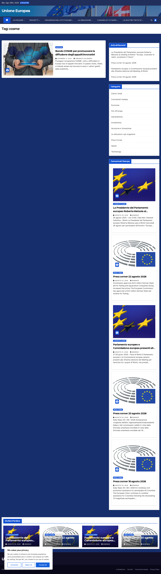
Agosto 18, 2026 (122, 485)
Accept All (43, 565)
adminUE (135, 215)
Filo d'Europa (117, 111)
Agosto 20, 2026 (122, 417)
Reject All (28, 565)
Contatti (130, 569)
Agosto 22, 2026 (122, 280)
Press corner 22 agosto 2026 (123, 63)
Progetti (34, 20)
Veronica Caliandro (83, 58)
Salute (114, 146)
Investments (116, 122)
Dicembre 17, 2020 (64, 58)
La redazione (84, 20)
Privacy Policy (154, 569)
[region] (28, 558)
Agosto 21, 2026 (121, 352)
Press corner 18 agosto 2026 (129, 481)
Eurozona (59, 47)
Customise (14, 565)
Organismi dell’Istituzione (58, 20)
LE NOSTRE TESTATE (132, 20)
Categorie (18, 20)
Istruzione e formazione (121, 128)
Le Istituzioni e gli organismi (123, 134)
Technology (116, 152)
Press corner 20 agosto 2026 (123, 77)
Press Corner (116, 140)
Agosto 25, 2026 (122, 215)
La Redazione (120, 569)
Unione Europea (16, 10)
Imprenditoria (117, 117)
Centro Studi (116, 93)
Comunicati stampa (107, 20)
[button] (151, 20)
